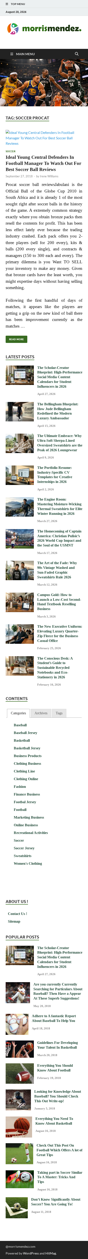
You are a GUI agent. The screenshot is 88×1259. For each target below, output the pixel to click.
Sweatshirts (22, 856)
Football (20, 810)
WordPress (31, 1253)
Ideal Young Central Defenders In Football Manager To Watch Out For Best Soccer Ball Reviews (43, 163)
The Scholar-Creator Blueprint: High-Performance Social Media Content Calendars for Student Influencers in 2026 (59, 377)
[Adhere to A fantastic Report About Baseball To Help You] (17, 1016)
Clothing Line (24, 771)
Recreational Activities (31, 833)
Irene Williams (49, 176)
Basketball (22, 740)
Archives (41, 713)
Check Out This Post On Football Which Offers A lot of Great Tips (59, 1150)
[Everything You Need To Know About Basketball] (19, 1119)
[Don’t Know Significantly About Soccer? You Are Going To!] (17, 1200)
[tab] (18, 713)
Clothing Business (27, 763)
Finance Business (27, 794)
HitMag (50, 1253)
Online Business (26, 825)
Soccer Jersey (24, 848)
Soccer (10, 151)
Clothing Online (26, 779)
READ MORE (15, 338)
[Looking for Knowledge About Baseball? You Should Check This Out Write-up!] (18, 1092)
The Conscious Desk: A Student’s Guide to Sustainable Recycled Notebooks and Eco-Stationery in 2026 (55, 667)
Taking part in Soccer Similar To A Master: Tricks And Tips (59, 1177)
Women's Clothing (28, 863)
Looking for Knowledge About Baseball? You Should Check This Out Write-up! (57, 1096)
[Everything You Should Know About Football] (20, 1066)
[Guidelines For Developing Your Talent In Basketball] (20, 1043)
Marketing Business (29, 817)
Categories (18, 713)
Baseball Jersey (25, 733)
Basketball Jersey (27, 748)
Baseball (20, 725)
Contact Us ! (17, 914)
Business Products (28, 756)
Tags (59, 713)
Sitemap (14, 921)
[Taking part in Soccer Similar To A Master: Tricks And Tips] (20, 1173)
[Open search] (76, 54)
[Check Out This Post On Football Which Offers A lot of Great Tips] (19, 1146)
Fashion (20, 787)
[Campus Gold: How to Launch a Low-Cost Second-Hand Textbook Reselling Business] (20, 595)
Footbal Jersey (25, 802)
